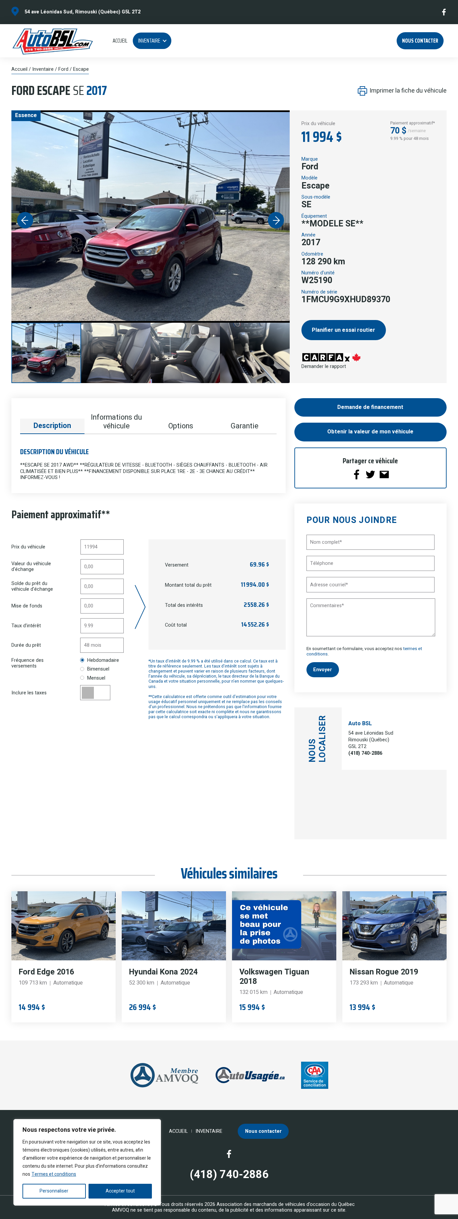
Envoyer (322, 669)
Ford (63, 69)
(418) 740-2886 (365, 753)
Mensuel (96, 678)
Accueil (120, 41)
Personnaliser (54, 1191)
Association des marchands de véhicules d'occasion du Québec (286, 1204)
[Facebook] (444, 12)
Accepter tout (120, 1191)
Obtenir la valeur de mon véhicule (370, 432)
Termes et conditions (54, 1174)
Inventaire (149, 41)
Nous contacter (420, 41)
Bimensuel (98, 669)
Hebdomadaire (103, 660)
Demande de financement (370, 407)
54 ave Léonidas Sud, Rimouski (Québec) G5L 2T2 (82, 11)
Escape (81, 69)
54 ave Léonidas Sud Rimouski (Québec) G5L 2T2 (370, 740)
